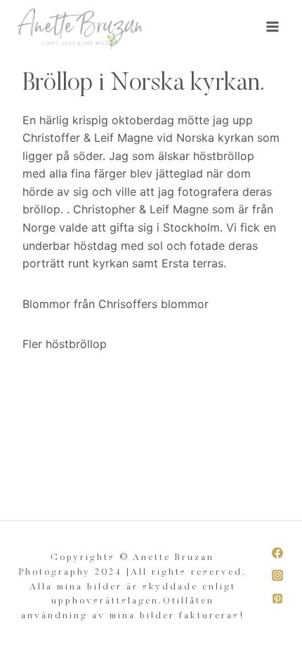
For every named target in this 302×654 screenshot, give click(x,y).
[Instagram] (277, 575)
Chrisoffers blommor (153, 304)
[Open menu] (272, 26)
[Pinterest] (277, 598)
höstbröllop (76, 344)
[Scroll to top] (290, 635)
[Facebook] (277, 553)
